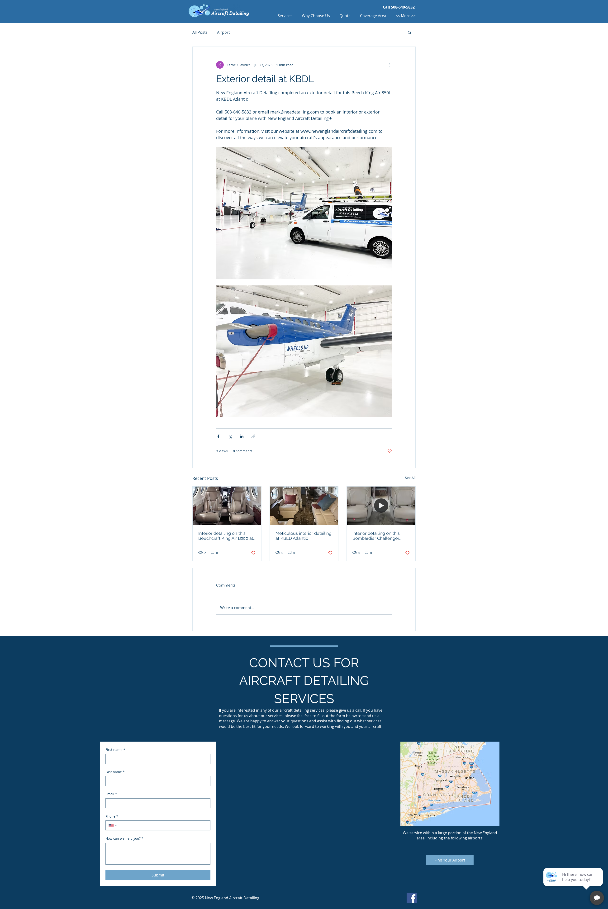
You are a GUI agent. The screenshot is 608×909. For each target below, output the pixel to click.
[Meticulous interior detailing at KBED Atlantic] (304, 506)
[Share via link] (253, 436)
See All (410, 477)
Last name (115, 772)
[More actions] (389, 65)
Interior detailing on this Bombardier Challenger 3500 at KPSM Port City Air (378, 536)
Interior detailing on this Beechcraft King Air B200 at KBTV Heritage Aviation (225, 536)
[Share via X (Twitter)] (230, 436)
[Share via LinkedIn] (241, 436)
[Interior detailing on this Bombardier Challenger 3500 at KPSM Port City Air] (381, 506)
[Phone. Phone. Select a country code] (113, 825)
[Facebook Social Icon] (412, 898)
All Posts (200, 32)
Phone (111, 816)
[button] (409, 32)
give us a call (350, 710)
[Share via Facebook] (218, 436)
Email (111, 794)
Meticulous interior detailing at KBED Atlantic (304, 536)
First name (115, 749)
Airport (223, 32)
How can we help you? (124, 838)
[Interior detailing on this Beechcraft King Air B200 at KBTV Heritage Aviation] (227, 506)
